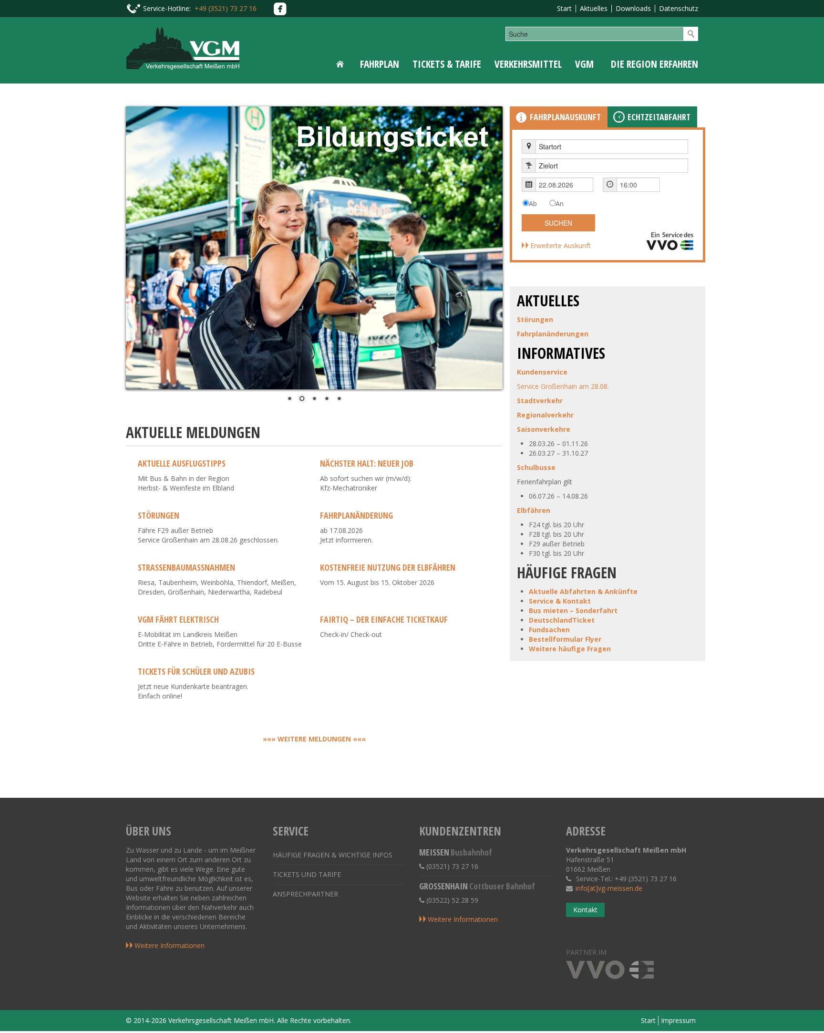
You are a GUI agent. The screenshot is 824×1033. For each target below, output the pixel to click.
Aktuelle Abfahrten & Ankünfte (583, 591)
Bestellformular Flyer (565, 639)
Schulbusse (536, 467)
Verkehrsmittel (528, 64)
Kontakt (585, 909)
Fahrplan (379, 64)
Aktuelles (594, 8)
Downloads (633, 8)
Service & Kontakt (560, 600)
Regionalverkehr (545, 414)
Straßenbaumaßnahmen (186, 567)
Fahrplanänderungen (552, 333)
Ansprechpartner (305, 893)
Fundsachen (549, 629)
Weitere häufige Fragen (570, 648)
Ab (533, 203)
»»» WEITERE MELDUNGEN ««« (314, 738)
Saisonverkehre (543, 429)
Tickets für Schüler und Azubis (196, 671)
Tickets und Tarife (307, 874)
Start (564, 8)
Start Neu (341, 64)
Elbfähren (533, 510)
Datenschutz (678, 8)
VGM (584, 64)
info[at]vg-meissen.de (609, 888)
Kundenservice (542, 371)
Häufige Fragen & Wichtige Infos (332, 854)
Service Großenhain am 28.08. (563, 386)
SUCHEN (558, 223)
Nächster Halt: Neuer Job (366, 463)
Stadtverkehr (540, 400)
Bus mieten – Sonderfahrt (573, 610)
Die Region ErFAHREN (654, 64)
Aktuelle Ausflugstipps (182, 463)
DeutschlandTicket (562, 620)
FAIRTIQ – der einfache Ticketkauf (384, 619)
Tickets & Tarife (446, 64)
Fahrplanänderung (356, 515)
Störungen (158, 515)
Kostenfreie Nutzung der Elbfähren (387, 567)
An (560, 203)
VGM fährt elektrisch (178, 619)
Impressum (678, 1020)
